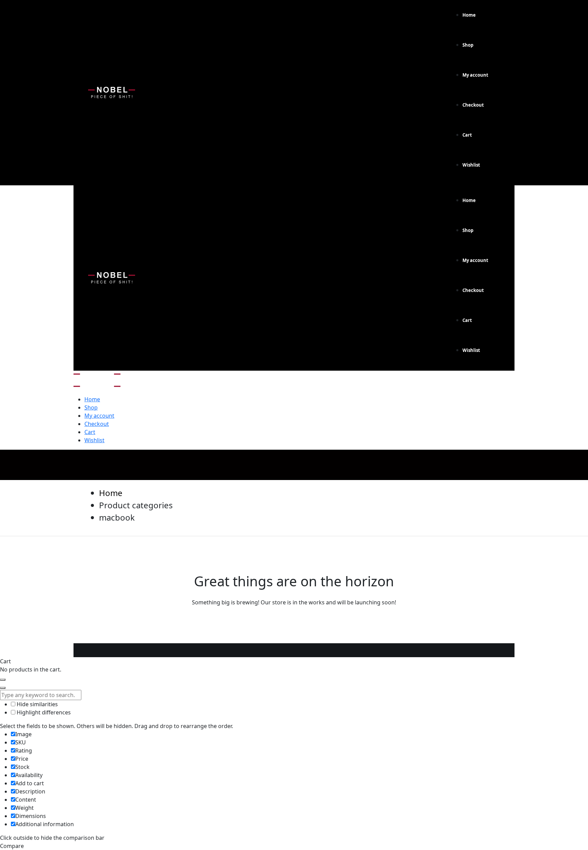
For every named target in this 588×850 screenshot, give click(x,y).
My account (475, 75)
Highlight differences (43, 712)
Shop (467, 45)
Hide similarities (36, 704)
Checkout (473, 105)
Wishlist (471, 165)
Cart (467, 135)
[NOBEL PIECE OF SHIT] (97, 376)
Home (469, 15)
